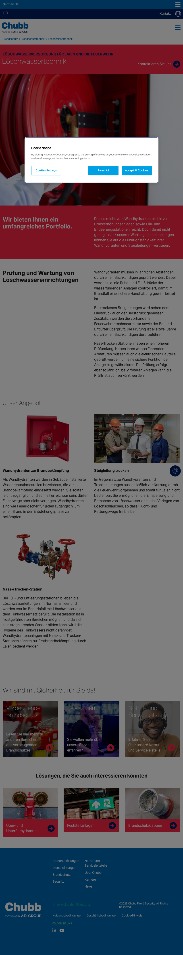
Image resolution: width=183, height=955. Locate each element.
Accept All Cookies (136, 170)
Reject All (103, 170)
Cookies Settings (46, 170)
